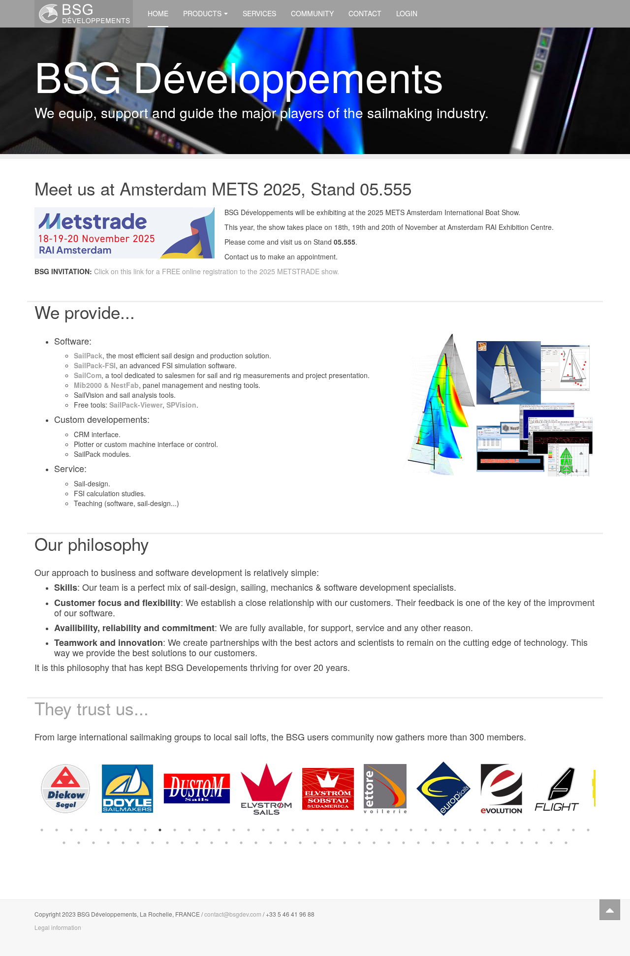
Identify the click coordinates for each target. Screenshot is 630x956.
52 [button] (256, 843)
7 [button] (130, 830)
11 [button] (189, 830)
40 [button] (79, 843)
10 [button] (175, 830)
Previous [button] (27, 789)
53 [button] (271, 843)
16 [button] (263, 830)
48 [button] (197, 843)
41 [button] (93, 843)
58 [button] (344, 843)
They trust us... (91, 708)
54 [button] (285, 843)
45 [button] (153, 843)
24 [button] (381, 830)
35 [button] (544, 830)
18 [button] (293, 830)
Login (406, 13)
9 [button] (160, 830)
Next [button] (603, 789)
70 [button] (522, 843)
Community (312, 13)
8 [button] (145, 830)
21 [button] (337, 830)
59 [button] (359, 843)
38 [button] (588, 830)
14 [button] (234, 830)
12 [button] (204, 830)
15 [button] (248, 830)
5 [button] (101, 830)
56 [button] (315, 843)
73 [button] (566, 843)
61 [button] (389, 843)
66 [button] (463, 843)
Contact (364, 13)
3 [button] (71, 830)
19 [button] (308, 830)
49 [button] (212, 843)
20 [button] (322, 830)
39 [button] (64, 843)
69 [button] (507, 843)
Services (259, 13)
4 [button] (86, 830)
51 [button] (241, 843)
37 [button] (573, 830)
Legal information (57, 927)
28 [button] (440, 830)
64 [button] (433, 843)
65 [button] (448, 843)
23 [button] (367, 830)
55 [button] (300, 843)
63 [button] (418, 843)
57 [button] (330, 843)
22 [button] (352, 830)
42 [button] (108, 843)
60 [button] (374, 843)
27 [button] (426, 830)
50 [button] (226, 843)
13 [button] (219, 830)
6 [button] (116, 830)
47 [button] (182, 843)
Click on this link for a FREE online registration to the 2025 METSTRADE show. (216, 271)
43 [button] (123, 843)
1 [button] (42, 830)
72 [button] (551, 843)
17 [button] (278, 830)
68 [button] (492, 843)
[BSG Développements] (83, 13)
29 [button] (455, 830)
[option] (65, 788)
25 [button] (396, 830)
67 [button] (477, 843)
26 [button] (411, 830)
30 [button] (470, 830)
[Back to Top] (609, 909)
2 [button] (57, 830)
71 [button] (536, 843)
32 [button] (499, 830)
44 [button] (138, 843)
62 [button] (404, 843)
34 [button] (529, 830)
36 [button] (559, 830)
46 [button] (167, 843)
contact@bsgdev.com (232, 914)
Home (158, 13)
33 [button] (514, 830)
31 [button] (485, 830)
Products (202, 13)
